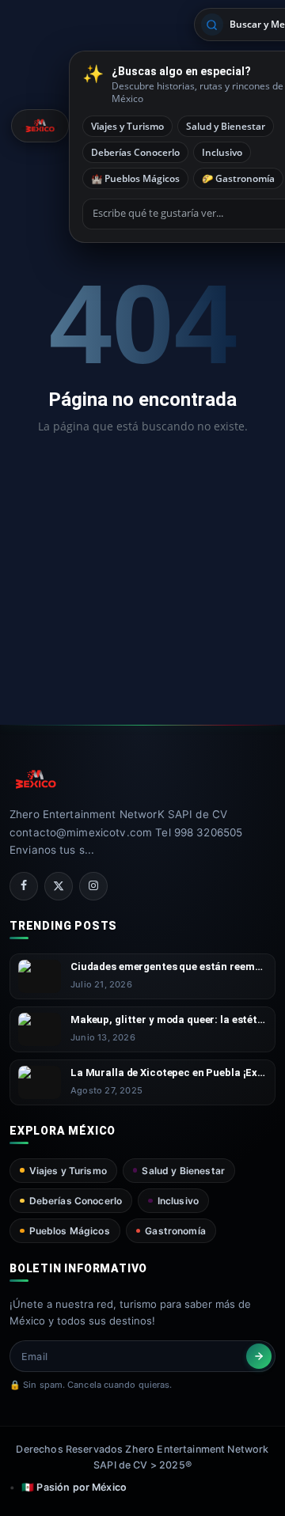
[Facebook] (24, 886)
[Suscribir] (259, 1356)
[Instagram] (93, 886)
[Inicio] (40, 125)
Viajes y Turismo (127, 126)
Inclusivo (222, 152)
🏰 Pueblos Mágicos (135, 178)
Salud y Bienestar (225, 126)
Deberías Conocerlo (135, 152)
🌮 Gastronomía (238, 178)
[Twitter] (58, 886)
